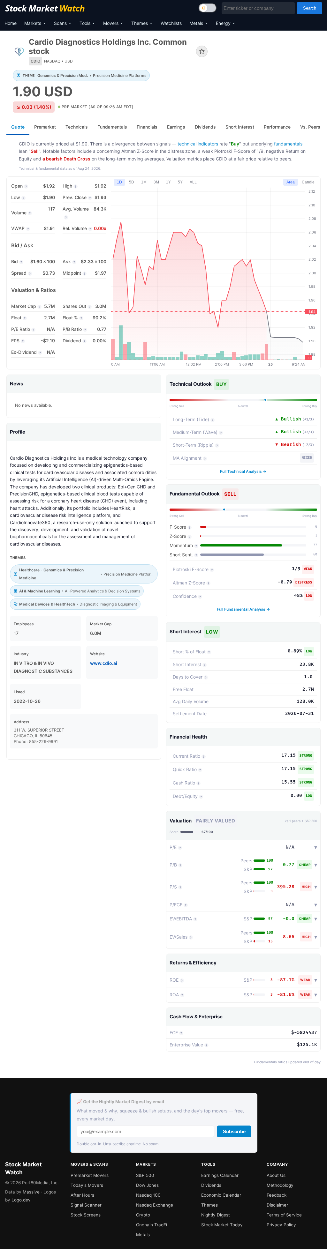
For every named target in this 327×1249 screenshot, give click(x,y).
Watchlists (171, 23)
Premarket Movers (90, 1175)
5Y (180, 182)
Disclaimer (277, 1205)
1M (144, 182)
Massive (31, 1191)
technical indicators (198, 143)
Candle (308, 182)
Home (10, 23)
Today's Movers (87, 1185)
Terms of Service (284, 1214)
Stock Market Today (222, 1224)
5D (131, 182)
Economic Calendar (221, 1195)
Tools (85, 23)
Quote (18, 127)
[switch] (208, 8)
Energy (223, 23)
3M (156, 182)
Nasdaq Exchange (154, 1205)
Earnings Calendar (220, 1175)
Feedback (276, 1195)
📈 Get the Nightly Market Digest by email (120, 1101)
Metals (196, 23)
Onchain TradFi (151, 1224)
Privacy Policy (281, 1224)
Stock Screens (86, 1214)
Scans (60, 23)
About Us (276, 1175)
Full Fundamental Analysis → (243, 609)
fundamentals (288, 143)
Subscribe (234, 1131)
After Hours (82, 1195)
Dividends (211, 1185)
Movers (110, 23)
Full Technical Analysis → (243, 471)
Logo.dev (21, 1199)
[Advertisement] (269, 61)
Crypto (143, 1214)
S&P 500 (145, 1175)
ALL (193, 182)
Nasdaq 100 (148, 1195)
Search (309, 8)
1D (119, 182)
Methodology (280, 1185)
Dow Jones (147, 1185)
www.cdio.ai (103, 663)
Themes (139, 23)
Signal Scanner (86, 1205)
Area (290, 182)
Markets (32, 23)
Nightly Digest (215, 1214)
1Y (168, 182)
